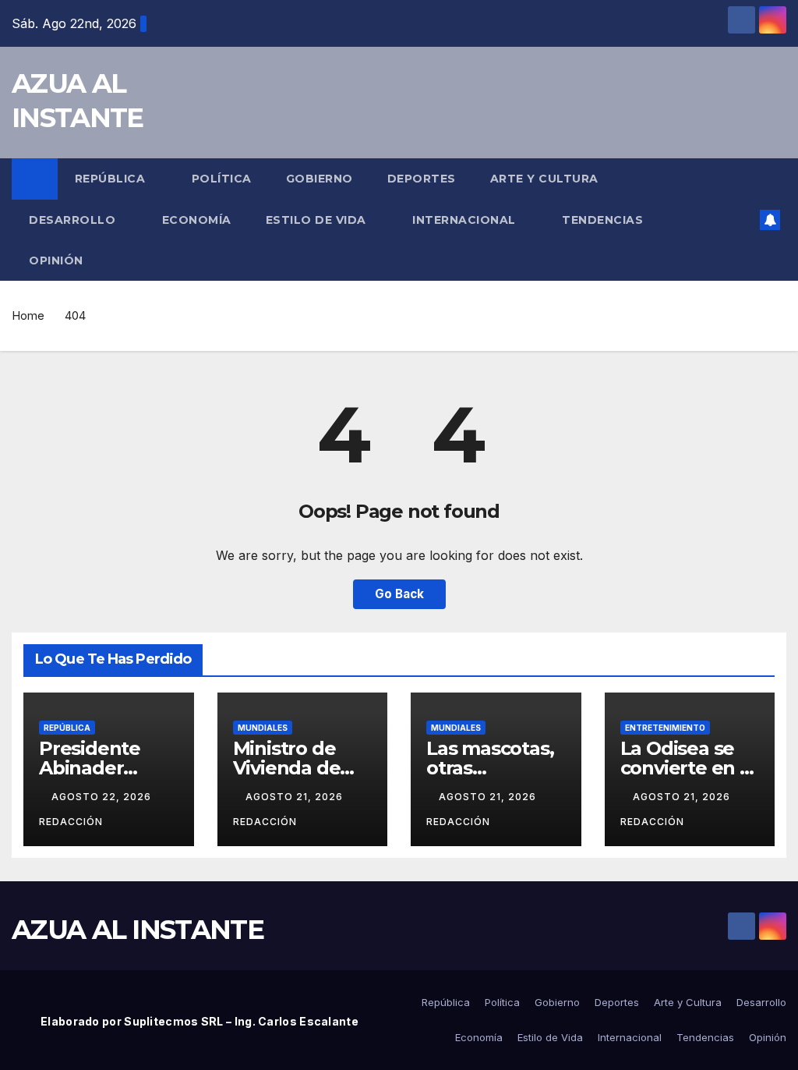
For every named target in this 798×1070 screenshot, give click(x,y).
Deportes (421, 179)
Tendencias (604, 220)
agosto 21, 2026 (295, 796)
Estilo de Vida (318, 220)
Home (28, 315)
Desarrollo (74, 220)
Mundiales (263, 727)
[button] (743, 220)
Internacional (465, 220)
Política (222, 179)
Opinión (56, 260)
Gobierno (319, 179)
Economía (196, 220)
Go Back (399, 593)
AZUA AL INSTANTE (137, 929)
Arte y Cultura (546, 179)
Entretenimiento (665, 727)
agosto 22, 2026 (102, 796)
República (112, 179)
